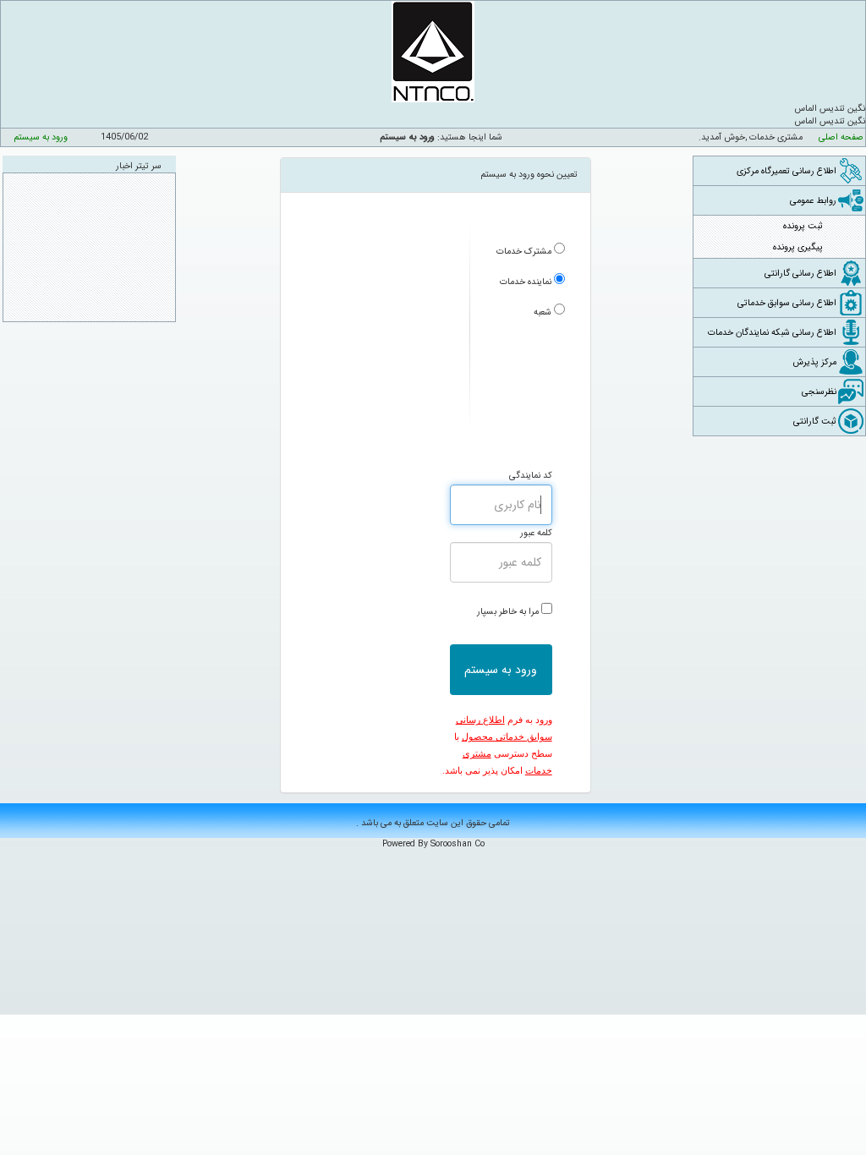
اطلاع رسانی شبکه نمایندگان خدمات (772, 333)
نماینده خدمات (525, 282)
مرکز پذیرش (814, 362)
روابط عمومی (813, 201)
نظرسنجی (819, 392)
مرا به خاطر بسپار (508, 612)
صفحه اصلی (841, 137)
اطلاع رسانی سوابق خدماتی (786, 303)
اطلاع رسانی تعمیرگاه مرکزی (786, 171)
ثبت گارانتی (814, 421)
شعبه (542, 312)
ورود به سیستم (41, 137)
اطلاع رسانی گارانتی (800, 273)
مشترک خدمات (523, 251)
